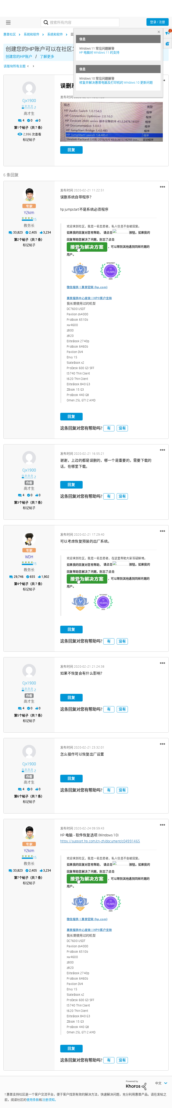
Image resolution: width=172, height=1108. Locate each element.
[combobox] (80, 22)
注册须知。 (50, 1100)
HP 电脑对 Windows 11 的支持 (99, 52)
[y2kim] (29, 194)
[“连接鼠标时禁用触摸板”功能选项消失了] (33, 66)
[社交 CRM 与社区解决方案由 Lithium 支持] (136, 1085)
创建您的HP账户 (19, 56)
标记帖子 (29, 140)
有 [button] (109, 428)
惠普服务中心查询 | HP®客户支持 (89, 298)
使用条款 (32, 1100)
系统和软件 (31, 34)
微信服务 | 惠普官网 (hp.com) (87, 287)
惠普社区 (9, 34)
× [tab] (159, 32)
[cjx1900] (29, 88)
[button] (111, 122)
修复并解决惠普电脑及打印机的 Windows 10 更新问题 (116, 82)
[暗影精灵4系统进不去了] (28, 66)
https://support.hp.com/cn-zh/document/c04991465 (100, 841)
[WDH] (29, 538)
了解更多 (47, 56)
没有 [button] (122, 428)
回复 (71, 149)
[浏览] (7, 22)
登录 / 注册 (157, 22)
